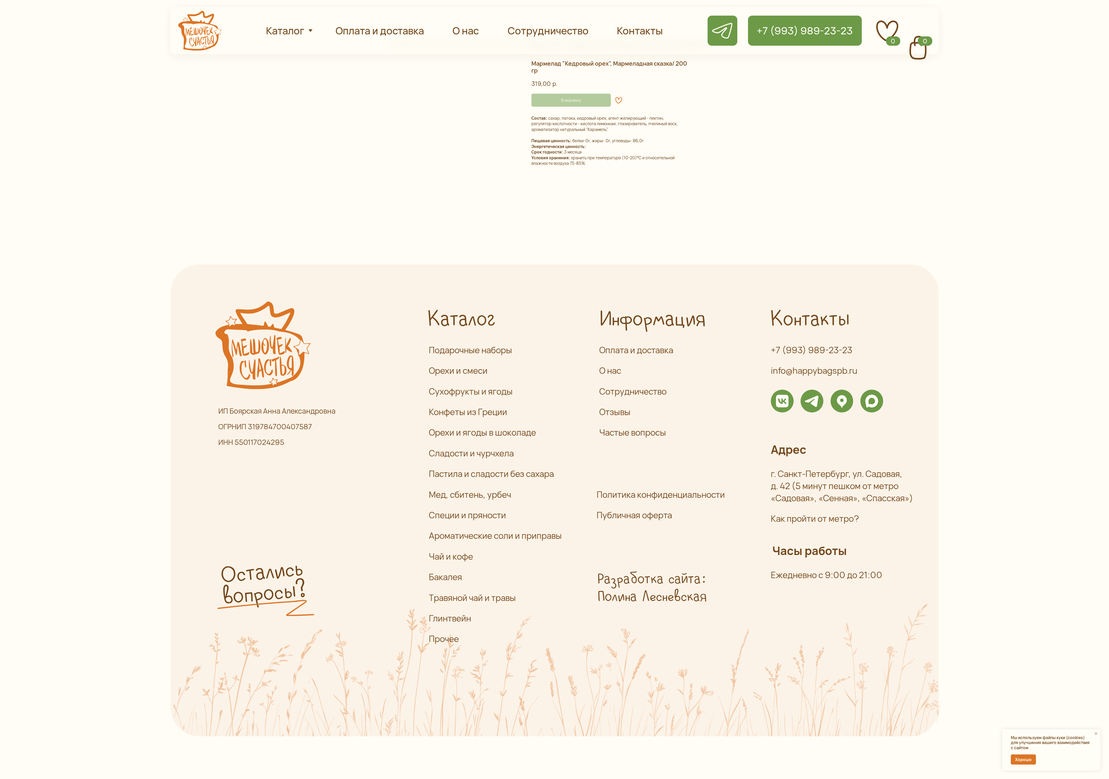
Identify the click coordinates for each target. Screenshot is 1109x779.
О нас (610, 370)
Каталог (461, 319)
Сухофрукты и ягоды (471, 391)
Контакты (809, 319)
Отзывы (614, 412)
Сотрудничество (633, 391)
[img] (782, 401)
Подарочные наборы (470, 350)
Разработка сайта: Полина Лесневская (651, 588)
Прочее (444, 639)
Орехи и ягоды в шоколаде (482, 432)
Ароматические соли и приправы (495, 535)
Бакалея (445, 577)
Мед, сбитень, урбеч (470, 494)
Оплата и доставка (636, 350)
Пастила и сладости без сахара (491, 474)
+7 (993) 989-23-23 (811, 350)
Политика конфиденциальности (661, 494)
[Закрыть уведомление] (1096, 734)
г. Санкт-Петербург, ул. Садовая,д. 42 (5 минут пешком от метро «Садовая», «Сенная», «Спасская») (842, 486)
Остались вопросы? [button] (263, 583)
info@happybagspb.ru (814, 370)
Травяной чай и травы (472, 598)
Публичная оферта (634, 515)
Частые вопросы (632, 432)
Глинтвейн (450, 618)
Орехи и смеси (458, 370)
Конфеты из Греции (468, 412)
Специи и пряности (467, 515)
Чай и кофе (451, 556)
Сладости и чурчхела (471, 453)
